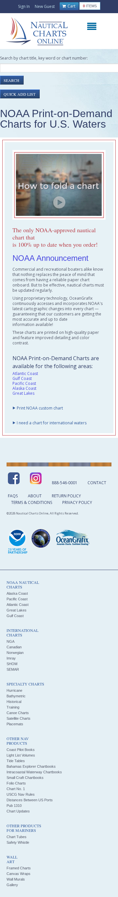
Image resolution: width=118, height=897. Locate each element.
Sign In (24, 6)
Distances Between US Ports (30, 800)
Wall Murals (16, 879)
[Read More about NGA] (41, 538)
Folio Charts (16, 783)
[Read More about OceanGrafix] (72, 538)
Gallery (12, 885)
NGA (10, 641)
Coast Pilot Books (21, 750)
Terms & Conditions (31, 502)
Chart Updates (18, 811)
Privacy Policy (77, 502)
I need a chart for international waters (52, 422)
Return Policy (66, 496)
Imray (11, 658)
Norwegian (15, 653)
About (35, 496)
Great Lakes (23, 393)
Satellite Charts (18, 718)
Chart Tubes (17, 837)
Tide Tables (16, 761)
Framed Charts (19, 868)
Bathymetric (16, 696)
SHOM (12, 664)
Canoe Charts (18, 713)
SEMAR (13, 669)
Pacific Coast (24, 383)
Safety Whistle (18, 842)
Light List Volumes (21, 755)
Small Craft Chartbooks (25, 778)
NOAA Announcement (50, 258)
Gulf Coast (22, 378)
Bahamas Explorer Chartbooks (31, 766)
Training (13, 707)
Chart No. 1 (16, 789)
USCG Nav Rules (21, 794)
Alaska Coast (24, 388)
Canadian (14, 647)
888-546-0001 (64, 483)
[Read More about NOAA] (18, 542)
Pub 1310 (14, 806)
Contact (97, 483)
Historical (14, 702)
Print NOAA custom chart (40, 408)
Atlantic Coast (25, 373)
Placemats (15, 724)
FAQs (13, 496)
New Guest (45, 6)
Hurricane (14, 690)
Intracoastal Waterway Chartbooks (34, 772)
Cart (71, 6)
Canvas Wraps (18, 874)
